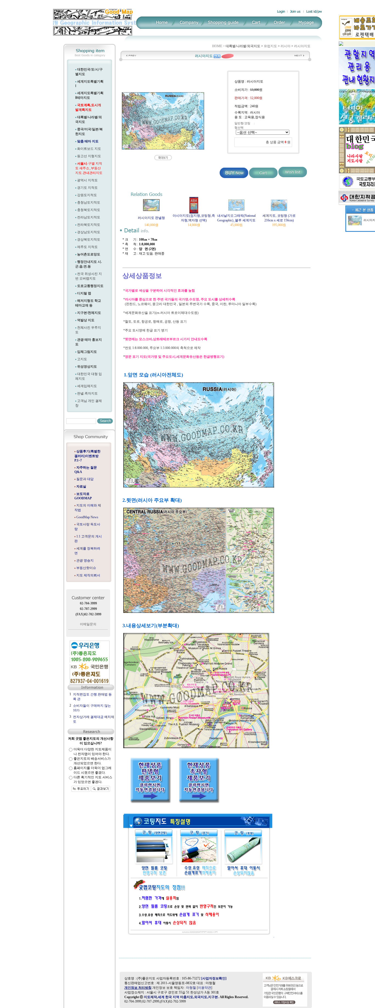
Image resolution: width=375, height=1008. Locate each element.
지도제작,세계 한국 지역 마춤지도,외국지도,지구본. (181, 997)
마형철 (191, 988)
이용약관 (204, 988)
